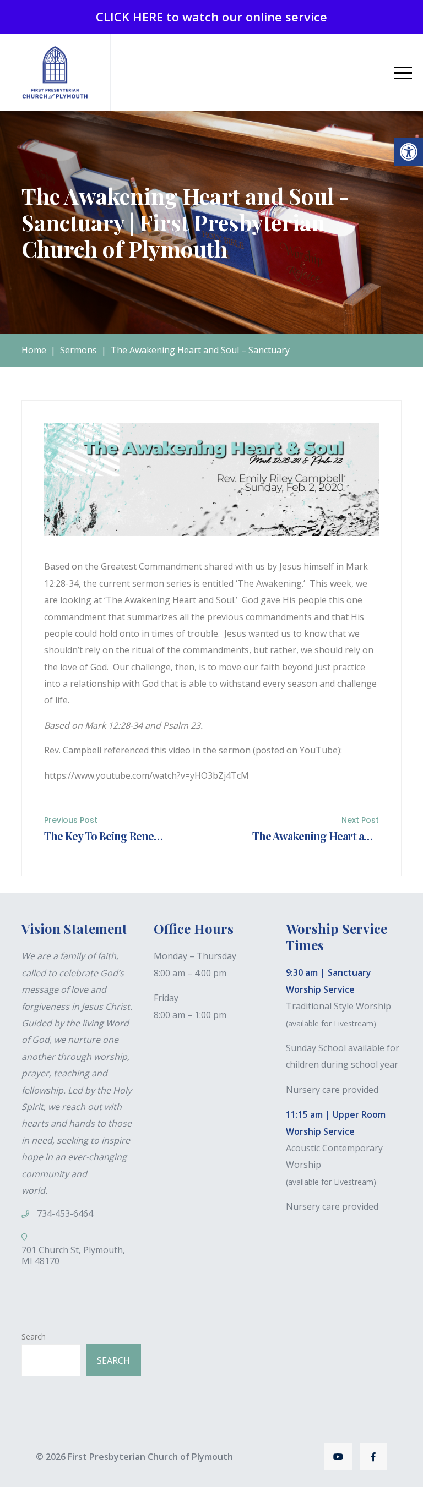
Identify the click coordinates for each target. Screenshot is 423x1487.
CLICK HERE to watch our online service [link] (211, 16)
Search (33, 1336)
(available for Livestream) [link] (331, 1023)
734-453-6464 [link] (65, 1213)
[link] (408, 152)
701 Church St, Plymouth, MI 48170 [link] (73, 1255)
